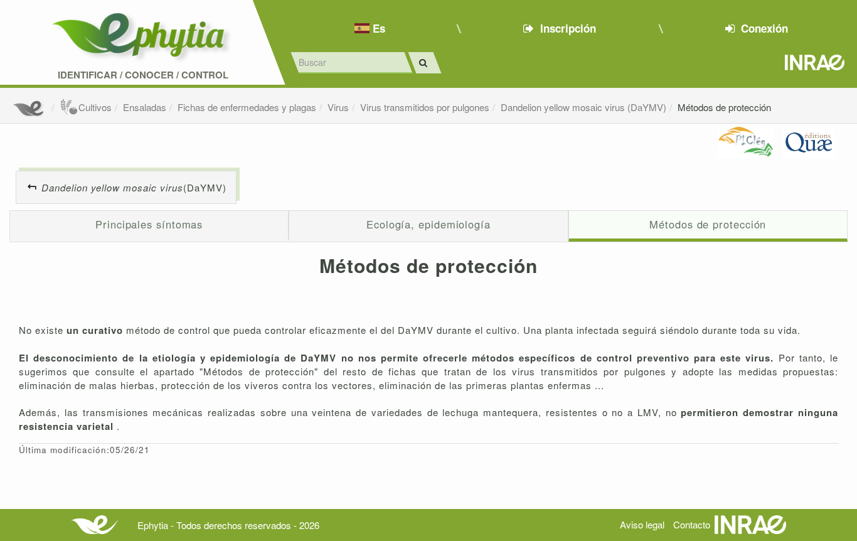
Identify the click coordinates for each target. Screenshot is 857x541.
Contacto (691, 524)
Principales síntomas (149, 224)
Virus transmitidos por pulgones (424, 107)
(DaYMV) (133, 187)
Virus (338, 107)
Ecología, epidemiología (428, 224)
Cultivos (95, 107)
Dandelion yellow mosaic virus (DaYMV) (583, 107)
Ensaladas (144, 107)
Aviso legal (642, 524)
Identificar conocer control (143, 75)
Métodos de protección (724, 107)
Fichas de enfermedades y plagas (247, 107)
